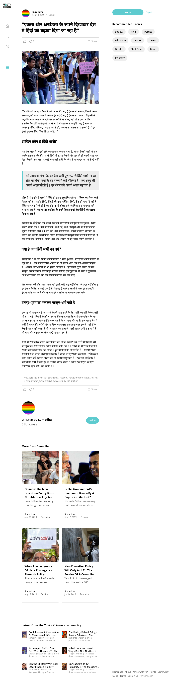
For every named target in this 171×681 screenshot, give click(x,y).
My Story (120, 57)
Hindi (133, 31)
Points (153, 671)
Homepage (118, 671)
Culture (137, 40)
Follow (92, 420)
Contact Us (133, 675)
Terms (123, 675)
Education (120, 40)
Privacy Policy (146, 675)
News (153, 49)
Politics (148, 31)
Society (119, 31)
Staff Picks (136, 49)
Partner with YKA (141, 671)
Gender (119, 49)
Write (128, 12)
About (128, 671)
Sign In (149, 12)
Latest (152, 40)
